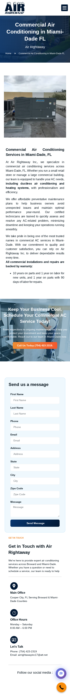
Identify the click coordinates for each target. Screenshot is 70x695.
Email (13, 434)
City (12, 475)
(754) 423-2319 (28, 651)
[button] (64, 7)
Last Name (16, 407)
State (13, 461)
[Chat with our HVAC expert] (61, 673)
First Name (17, 394)
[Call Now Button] (61, 687)
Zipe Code (16, 488)
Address (15, 448)
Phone (14, 421)
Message (15, 502)
